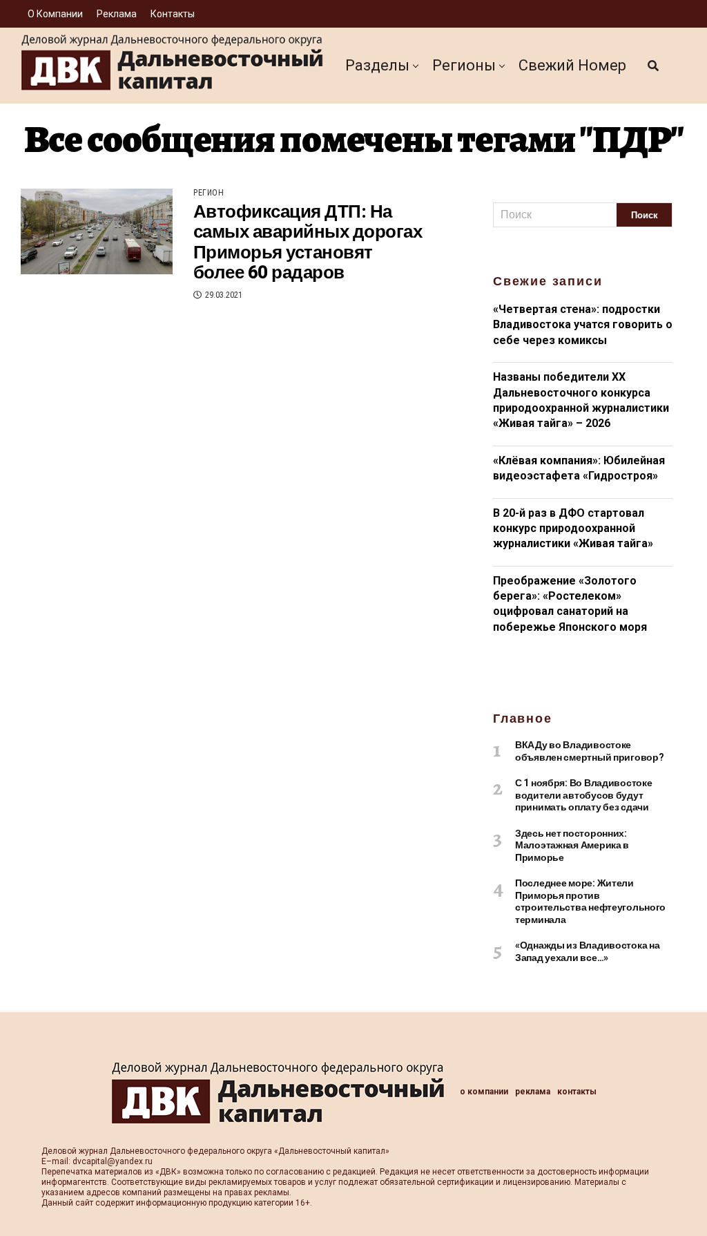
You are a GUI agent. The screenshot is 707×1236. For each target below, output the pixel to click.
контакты (173, 13)
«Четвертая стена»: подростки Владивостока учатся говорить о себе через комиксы (582, 325)
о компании (55, 13)
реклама (117, 13)
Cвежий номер (572, 65)
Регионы (464, 65)
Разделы (377, 65)
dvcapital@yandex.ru (112, 1161)
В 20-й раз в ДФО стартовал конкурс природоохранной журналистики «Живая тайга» (573, 528)
